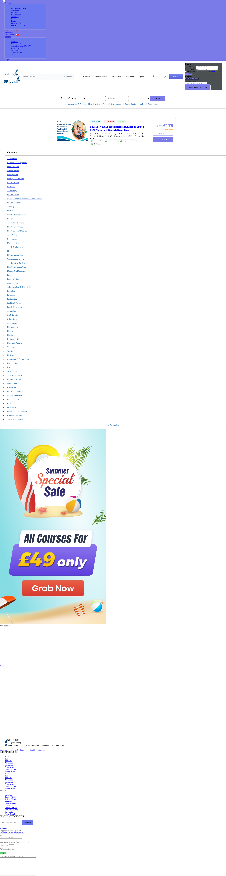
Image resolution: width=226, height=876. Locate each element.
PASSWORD (190, 69)
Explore (8, 37)
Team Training (12, 34)
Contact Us (9, 765)
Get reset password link (198, 87)
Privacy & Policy (11, 769)
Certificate (8, 795)
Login (7, 59)
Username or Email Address (11, 842)
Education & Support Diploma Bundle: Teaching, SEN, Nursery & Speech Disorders (117, 128)
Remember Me (8, 849)
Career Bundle (129, 76)
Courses (8, 3)
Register (20, 856)
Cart (157, 76)
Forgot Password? (215, 72)
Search (69, 76)
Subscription (9, 801)
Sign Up (176, 76)
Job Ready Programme (148, 104)
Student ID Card (11, 797)
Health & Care (94, 104)
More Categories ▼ (113, 425)
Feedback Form (10, 771)
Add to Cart (162, 139)
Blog (6, 759)
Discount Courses (101, 76)
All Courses (86, 76)
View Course (163, 133)
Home (7, 756)
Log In (164, 76)
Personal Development (112, 104)
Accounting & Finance (77, 104)
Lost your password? (8, 856)
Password (4, 846)
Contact (13, 54)
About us (8, 761)
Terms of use (9, 767)
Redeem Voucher (11, 799)
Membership (9, 32)
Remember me (192, 72)
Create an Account (192, 79)
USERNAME (190, 67)
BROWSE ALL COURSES (20, 25)
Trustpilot (2, 666)
